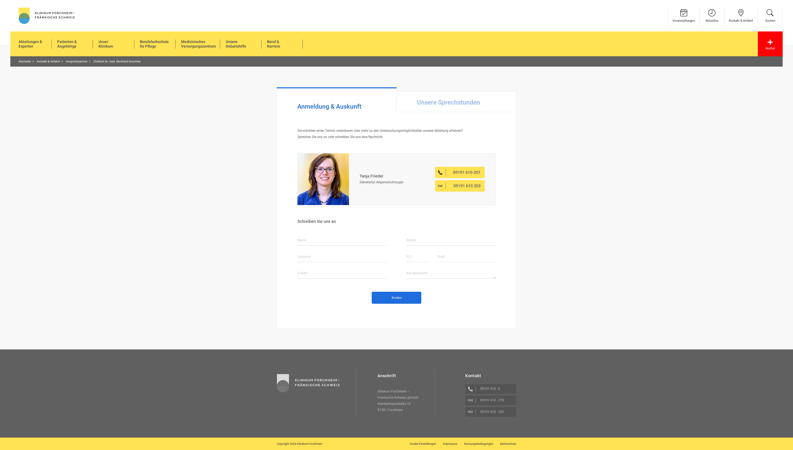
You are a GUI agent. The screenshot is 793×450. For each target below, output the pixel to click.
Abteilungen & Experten (30, 44)
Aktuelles (711, 21)
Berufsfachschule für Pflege (154, 44)
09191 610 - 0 (490, 389)
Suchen (770, 21)
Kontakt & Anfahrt (741, 21)
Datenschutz (508, 443)
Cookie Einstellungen (423, 443)
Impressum (450, 443)
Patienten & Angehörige (67, 44)
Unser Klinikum (106, 44)
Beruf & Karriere (273, 44)
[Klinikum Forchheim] (47, 15)
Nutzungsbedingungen (478, 443)
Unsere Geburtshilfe (236, 44)
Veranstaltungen (683, 21)
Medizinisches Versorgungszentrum (198, 44)
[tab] (336, 99)
